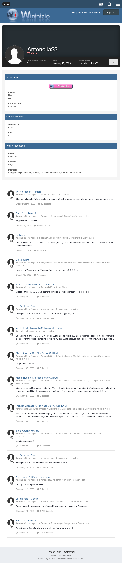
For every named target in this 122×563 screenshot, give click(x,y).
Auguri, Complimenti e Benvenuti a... (74, 216)
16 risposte (44, 445)
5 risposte (44, 368)
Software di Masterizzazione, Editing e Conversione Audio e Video (63, 357)
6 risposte (41, 250)
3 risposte (44, 296)
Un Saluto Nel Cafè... (27, 306)
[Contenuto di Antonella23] (113, 62)
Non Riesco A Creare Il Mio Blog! (33, 476)
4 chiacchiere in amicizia (67, 308)
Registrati (111, 12)
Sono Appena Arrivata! (27, 430)
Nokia (64, 287)
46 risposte (45, 203)
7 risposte (41, 274)
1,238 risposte (46, 510)
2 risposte (44, 488)
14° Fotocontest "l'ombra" (29, 191)
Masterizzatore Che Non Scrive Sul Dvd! (37, 353)
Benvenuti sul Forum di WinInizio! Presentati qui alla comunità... (64, 264)
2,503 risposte (43, 225)
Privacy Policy (54, 551)
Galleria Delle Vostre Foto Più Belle (72, 501)
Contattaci (69, 551)
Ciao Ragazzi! (23, 259)
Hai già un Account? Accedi (85, 12)
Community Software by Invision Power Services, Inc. (61, 558)
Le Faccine (21, 235)
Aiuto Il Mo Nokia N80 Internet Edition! (35, 284)
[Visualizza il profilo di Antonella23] (10, 193)
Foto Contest (63, 194)
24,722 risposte (46, 318)
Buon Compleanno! (26, 213)
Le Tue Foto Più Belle (27, 498)
